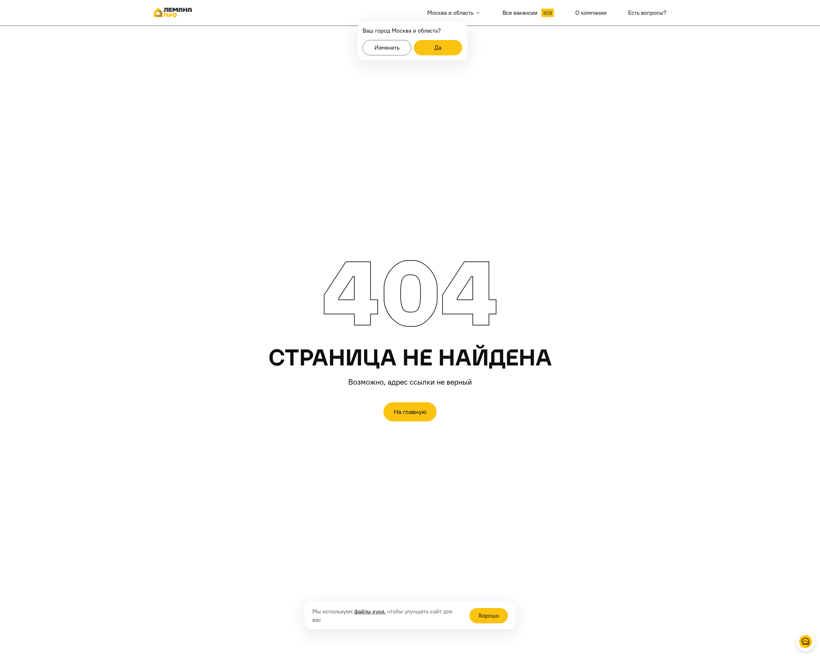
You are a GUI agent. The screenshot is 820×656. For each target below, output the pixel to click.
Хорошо (488, 615)
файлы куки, (370, 611)
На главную (410, 412)
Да (437, 47)
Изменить (386, 47)
